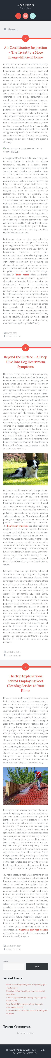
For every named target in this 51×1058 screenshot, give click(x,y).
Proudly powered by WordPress (21, 1050)
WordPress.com (30, 1053)
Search (5, 962)
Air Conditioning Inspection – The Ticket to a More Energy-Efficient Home (25, 52)
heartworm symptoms (18, 525)
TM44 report (22, 274)
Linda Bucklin (25, 5)
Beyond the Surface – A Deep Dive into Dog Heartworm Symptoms (25, 362)
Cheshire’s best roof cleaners (33, 929)
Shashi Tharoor (13, 336)
